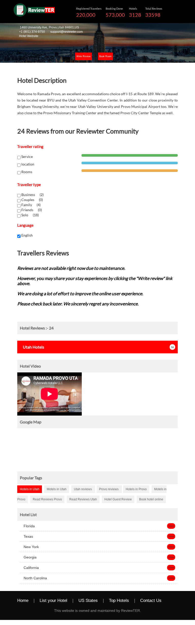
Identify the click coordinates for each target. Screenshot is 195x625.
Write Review (83, 56)
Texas (28, 536)
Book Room (105, 56)
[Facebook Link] (172, 601)
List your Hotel (53, 600)
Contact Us (150, 600)
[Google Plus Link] (30, 610)
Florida (29, 526)
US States (88, 600)
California (31, 568)
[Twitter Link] (20, 610)
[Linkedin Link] (40, 610)
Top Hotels (119, 600)
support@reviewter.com (66, 32)
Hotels (33, 346)
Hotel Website (28, 36)
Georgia (30, 557)
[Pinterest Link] (50, 610)
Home (22, 600)
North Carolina (35, 578)
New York (31, 547)
